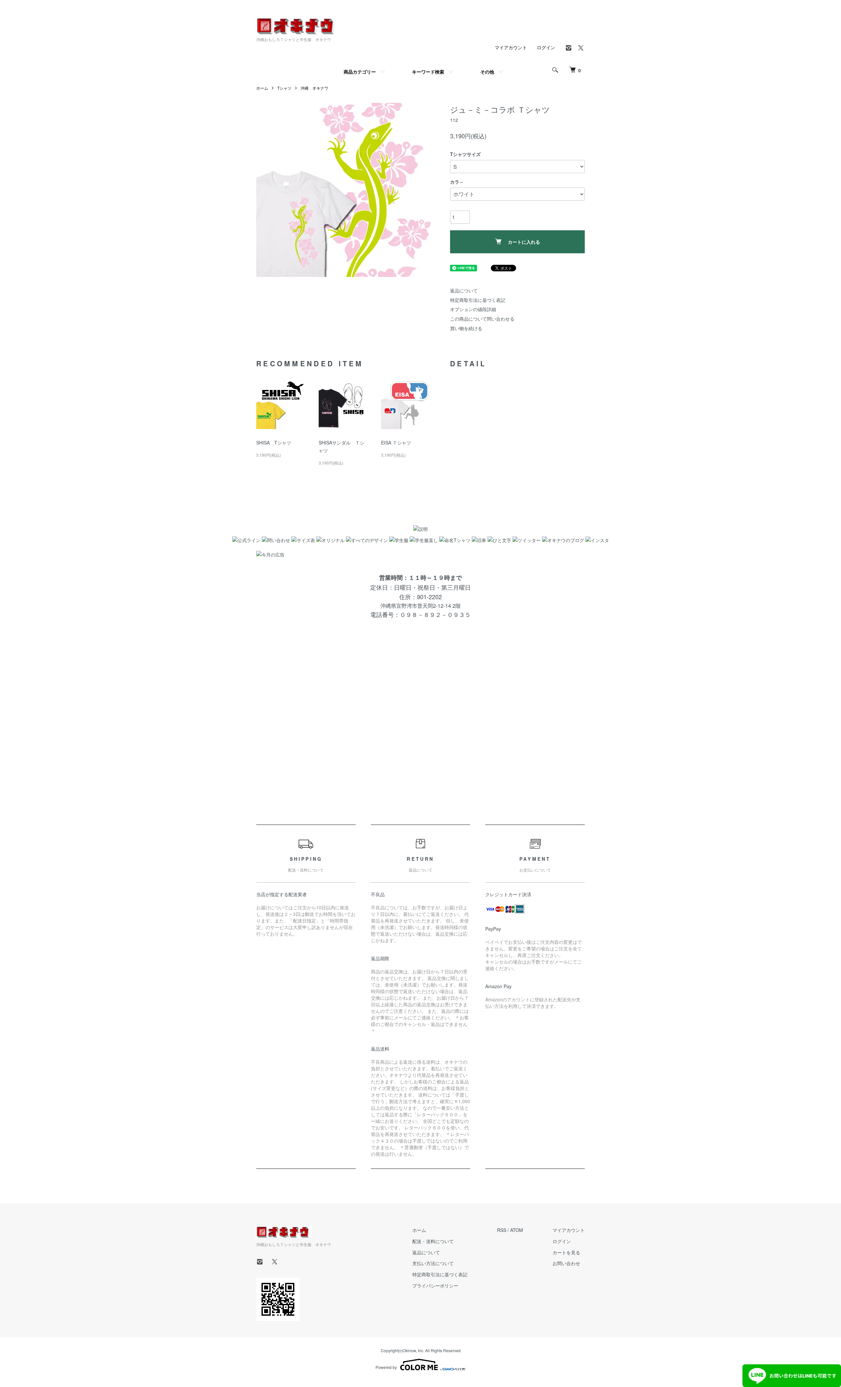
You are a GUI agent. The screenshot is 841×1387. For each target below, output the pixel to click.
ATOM (516, 1230)
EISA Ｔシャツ (396, 442)
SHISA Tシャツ (273, 442)
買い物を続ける (466, 328)
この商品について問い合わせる (482, 318)
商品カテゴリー (360, 71)
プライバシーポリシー (435, 1285)
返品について (464, 290)
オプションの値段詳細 (473, 309)
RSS (501, 1230)
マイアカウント (511, 47)
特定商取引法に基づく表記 (477, 300)
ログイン (546, 47)
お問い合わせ (566, 1263)
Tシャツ (284, 88)
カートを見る (566, 1252)
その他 (487, 71)
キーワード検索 (428, 71)
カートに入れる (524, 242)
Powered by (386, 1367)
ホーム (262, 88)
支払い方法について (433, 1263)
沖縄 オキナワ (314, 88)
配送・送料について (433, 1241)
